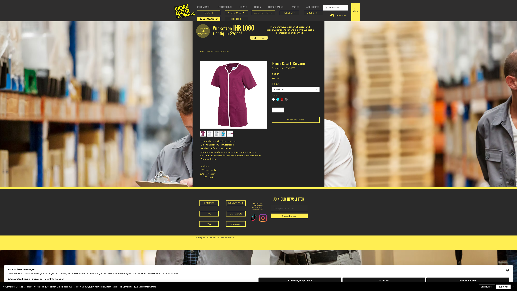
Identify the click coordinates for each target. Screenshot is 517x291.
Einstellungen (486, 286)
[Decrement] (274, 110)
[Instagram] (263, 218)
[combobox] (296, 89)
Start (202, 51)
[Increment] (282, 110)
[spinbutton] (278, 110)
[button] (356, 10)
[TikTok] (253, 218)
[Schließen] (513, 287)
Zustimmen (503, 286)
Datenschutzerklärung (146, 286)
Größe (275, 84)
